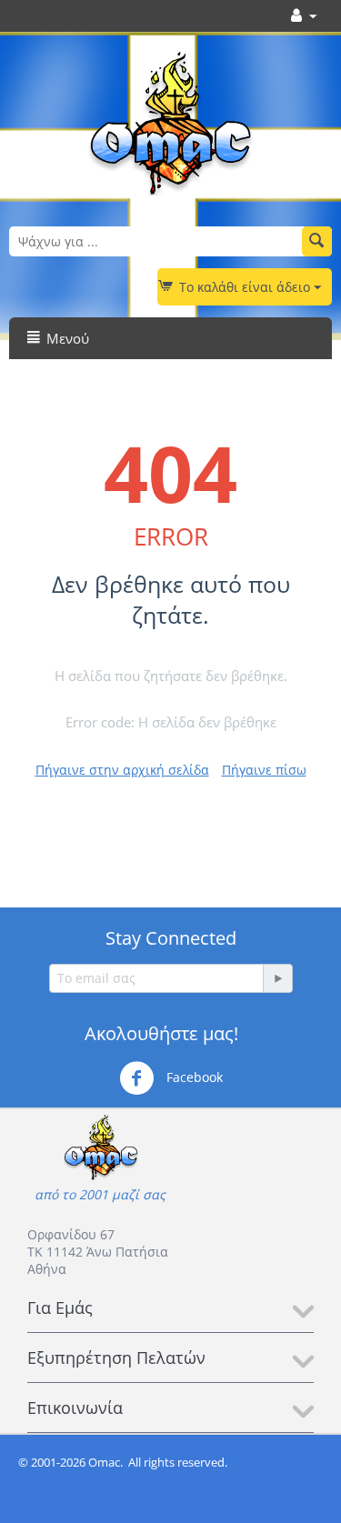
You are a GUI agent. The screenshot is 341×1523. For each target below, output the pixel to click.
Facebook (193, 1077)
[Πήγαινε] (277, 978)
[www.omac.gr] (170, 122)
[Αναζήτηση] (317, 241)
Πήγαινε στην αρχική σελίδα (122, 769)
